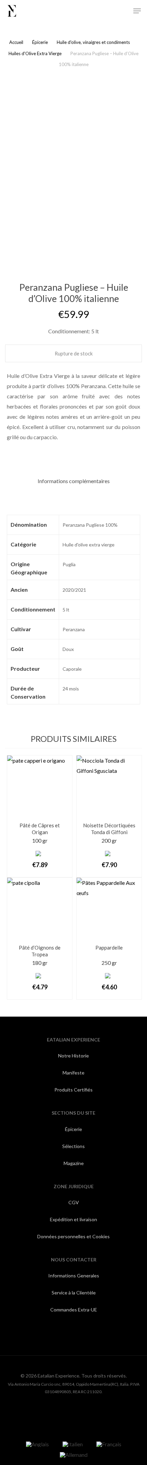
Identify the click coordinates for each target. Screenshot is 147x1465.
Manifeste (73, 1073)
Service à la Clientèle (74, 1292)
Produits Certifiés (73, 1090)
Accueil (16, 42)
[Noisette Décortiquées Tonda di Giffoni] (109, 787)
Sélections (73, 1146)
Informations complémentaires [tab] (74, 481)
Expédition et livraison (73, 1219)
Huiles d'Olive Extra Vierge (35, 53)
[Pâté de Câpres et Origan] (39, 787)
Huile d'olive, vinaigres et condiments (93, 42)
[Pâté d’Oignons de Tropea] (39, 910)
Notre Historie (73, 1055)
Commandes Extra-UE (73, 1309)
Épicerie (40, 42)
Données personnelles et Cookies (73, 1236)
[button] (137, 10)
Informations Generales (73, 1275)
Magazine (74, 1163)
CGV (73, 1202)
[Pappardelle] (109, 910)
